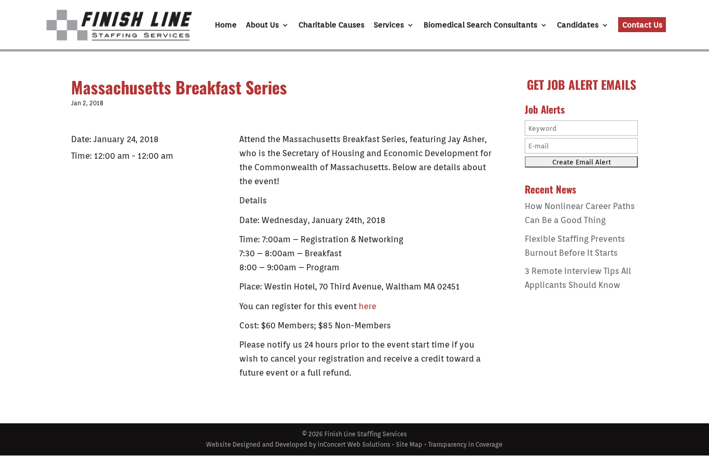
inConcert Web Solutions (354, 444)
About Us (262, 25)
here (367, 306)
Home (226, 25)
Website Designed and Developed (256, 444)
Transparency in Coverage (465, 444)
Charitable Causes (331, 25)
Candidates (577, 25)
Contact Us (642, 25)
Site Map (409, 444)
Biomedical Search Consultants (480, 25)
